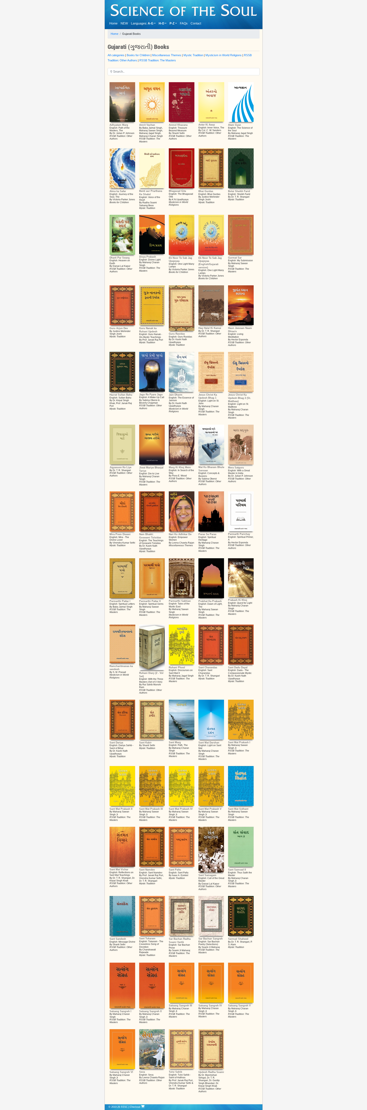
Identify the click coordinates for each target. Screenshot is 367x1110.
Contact (197, 23)
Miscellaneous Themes (166, 55)
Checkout (135, 1106)
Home (114, 23)
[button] (162, 23)
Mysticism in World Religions (223, 55)
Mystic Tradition (193, 55)
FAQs (184, 23)
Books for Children (138, 55)
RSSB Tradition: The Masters (157, 60)
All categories (116, 55)
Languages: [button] (142, 23)
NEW (124, 23)
